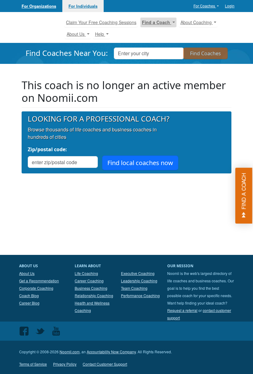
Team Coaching (134, 288)
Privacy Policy (65, 364)
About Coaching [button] (196, 22)
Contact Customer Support (105, 364)
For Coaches (204, 5)
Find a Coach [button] (156, 22)
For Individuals (82, 6)
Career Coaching (89, 280)
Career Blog (29, 302)
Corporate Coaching (36, 288)
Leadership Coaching (139, 280)
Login (229, 5)
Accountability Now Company (111, 351)
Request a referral (182, 310)
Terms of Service (33, 364)
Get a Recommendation (39, 280)
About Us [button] (76, 34)
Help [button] (100, 34)
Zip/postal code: (47, 149)
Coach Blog (29, 295)
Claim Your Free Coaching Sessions (101, 22)
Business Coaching (91, 288)
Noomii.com (70, 351)
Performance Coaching (140, 295)
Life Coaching (86, 273)
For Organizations (39, 6)
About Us (27, 273)
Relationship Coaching (94, 295)
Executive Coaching (138, 273)
